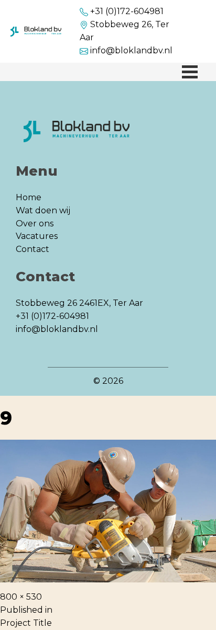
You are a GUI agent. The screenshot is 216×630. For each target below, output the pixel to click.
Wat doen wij (43, 210)
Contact (32, 249)
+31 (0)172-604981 (127, 11)
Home (28, 197)
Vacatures (37, 236)
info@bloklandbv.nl (131, 50)
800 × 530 (21, 597)
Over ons (34, 223)
